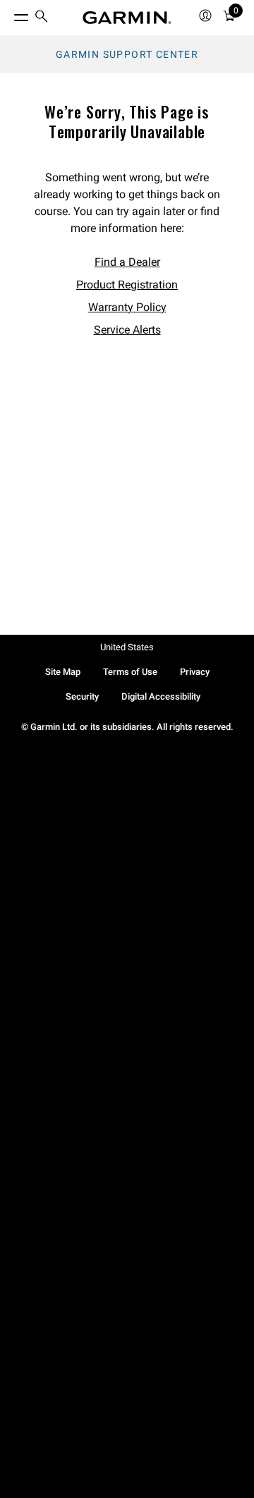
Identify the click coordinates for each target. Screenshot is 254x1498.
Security (82, 696)
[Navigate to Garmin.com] (127, 17)
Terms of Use (130, 671)
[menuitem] (41, 18)
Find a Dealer (127, 262)
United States (127, 647)
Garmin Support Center (127, 54)
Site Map (62, 671)
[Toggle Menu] (8, 14)
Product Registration (127, 284)
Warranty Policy (127, 307)
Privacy (195, 671)
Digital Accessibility (160, 696)
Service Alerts (127, 329)
